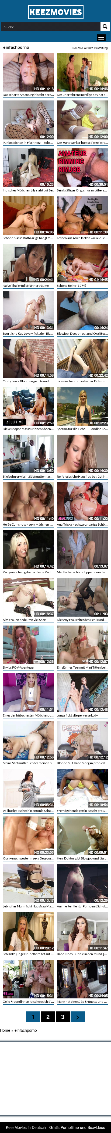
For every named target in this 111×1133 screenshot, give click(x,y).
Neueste (77, 48)
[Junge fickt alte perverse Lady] (82, 692)
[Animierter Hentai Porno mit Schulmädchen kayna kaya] (82, 883)
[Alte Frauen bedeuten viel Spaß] (28, 597)
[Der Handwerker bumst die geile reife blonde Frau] (82, 119)
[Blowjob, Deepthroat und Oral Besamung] (82, 310)
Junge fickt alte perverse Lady (77, 715)
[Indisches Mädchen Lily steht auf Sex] (28, 167)
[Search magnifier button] (105, 26)
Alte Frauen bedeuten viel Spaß (24, 620)
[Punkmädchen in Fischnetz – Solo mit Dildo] (28, 119)
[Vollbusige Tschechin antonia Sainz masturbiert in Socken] (28, 788)
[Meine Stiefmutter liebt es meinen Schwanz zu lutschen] (28, 740)
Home (5, 1030)
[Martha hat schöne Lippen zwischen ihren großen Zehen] (82, 549)
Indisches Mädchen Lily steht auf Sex (28, 190)
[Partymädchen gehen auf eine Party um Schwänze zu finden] (28, 549)
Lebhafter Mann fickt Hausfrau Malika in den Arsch (38, 906)
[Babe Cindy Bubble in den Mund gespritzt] (82, 931)
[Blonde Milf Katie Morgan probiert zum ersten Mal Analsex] (82, 740)
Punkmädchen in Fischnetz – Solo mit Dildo (33, 143)
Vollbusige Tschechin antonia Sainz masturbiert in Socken (43, 811)
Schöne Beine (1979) (71, 286)
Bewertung (101, 48)
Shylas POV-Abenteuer (19, 667)
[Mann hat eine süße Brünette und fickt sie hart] (82, 979)
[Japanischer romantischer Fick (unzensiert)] (82, 358)
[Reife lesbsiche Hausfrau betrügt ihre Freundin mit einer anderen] (82, 454)
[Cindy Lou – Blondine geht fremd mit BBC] (28, 358)
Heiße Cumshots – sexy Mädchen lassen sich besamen (40, 524)
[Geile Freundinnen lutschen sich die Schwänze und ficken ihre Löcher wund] (28, 979)
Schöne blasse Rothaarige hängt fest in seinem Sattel (39, 238)
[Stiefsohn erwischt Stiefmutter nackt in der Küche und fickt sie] (28, 454)
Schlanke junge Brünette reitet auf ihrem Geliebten (38, 954)
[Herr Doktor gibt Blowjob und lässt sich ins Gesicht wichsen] (82, 835)
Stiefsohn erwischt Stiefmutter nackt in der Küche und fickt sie (46, 476)
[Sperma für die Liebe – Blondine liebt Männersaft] (82, 406)
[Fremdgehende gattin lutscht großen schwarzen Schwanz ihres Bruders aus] (82, 788)
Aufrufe (88, 48)
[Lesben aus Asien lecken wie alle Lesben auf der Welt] (82, 215)
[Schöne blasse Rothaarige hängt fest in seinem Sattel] (28, 215)
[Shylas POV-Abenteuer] (28, 645)
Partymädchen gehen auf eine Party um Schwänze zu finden (44, 572)
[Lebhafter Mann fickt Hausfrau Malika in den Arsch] (28, 883)
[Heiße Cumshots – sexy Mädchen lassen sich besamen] (28, 501)
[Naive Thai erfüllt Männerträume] (28, 263)
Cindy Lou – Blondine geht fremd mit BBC (32, 381)
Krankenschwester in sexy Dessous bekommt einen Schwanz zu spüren (52, 858)
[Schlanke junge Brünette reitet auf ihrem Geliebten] (28, 931)
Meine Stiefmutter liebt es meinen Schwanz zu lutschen (41, 763)
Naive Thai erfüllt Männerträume (26, 286)
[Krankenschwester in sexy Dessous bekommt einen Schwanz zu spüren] (28, 835)
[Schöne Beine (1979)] (82, 263)
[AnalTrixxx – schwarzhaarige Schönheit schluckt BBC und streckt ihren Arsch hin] (82, 501)
